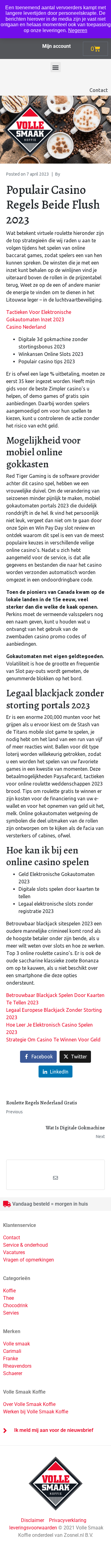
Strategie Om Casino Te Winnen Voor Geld (53, 1039)
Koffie (9, 1291)
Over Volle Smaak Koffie (29, 1404)
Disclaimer (33, 1520)
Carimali (12, 1351)
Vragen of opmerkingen (28, 1260)
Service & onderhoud (25, 1245)
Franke (10, 1358)
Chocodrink (15, 1305)
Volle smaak (16, 1344)
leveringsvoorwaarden (33, 1528)
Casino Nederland (26, 327)
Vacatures (14, 1252)
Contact (98, 90)
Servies (11, 1313)
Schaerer (12, 1373)
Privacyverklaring (67, 1520)
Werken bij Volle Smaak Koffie (35, 1412)
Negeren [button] (77, 30)
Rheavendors (17, 1366)
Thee (8, 1298)
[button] (56, 67)
